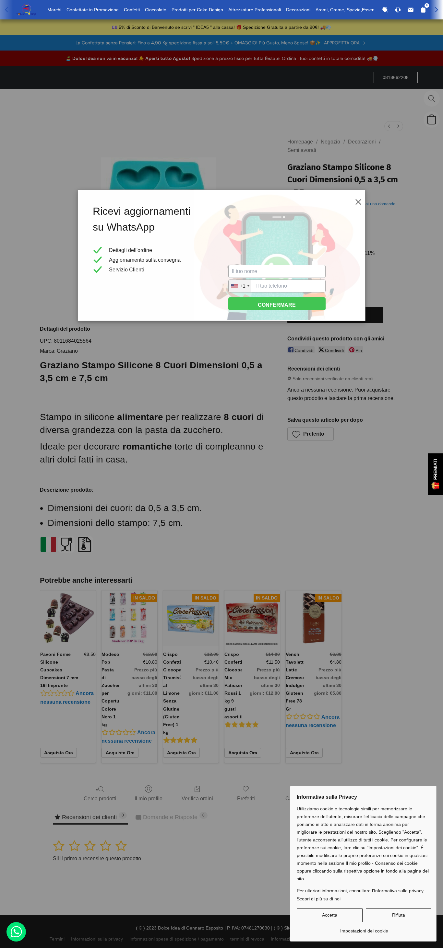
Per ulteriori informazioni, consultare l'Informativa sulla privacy (360, 890)
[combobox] (240, 286)
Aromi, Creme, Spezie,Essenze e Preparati (359, 9)
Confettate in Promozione (92, 9)
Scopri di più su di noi (319, 898)
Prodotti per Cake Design (197, 9)
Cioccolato (155, 9)
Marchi (54, 9)
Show (435, 474)
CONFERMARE (277, 305)
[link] (364, 928)
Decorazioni (298, 9)
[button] (330, 915)
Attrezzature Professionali (254, 9)
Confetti (132, 9)
